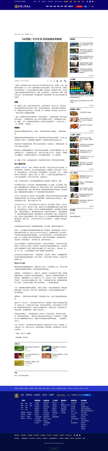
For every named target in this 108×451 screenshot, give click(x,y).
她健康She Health (65, 405)
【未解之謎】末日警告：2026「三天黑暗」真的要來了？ (86, 139)
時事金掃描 (46, 407)
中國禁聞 (37, 407)
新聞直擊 (37, 410)
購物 (83, 1)
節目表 (44, 395)
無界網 (72, 438)
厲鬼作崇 (21, 164)
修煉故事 (83, 426)
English (64, 388)
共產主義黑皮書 (85, 420)
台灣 (26, 405)
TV (85, 6)
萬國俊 (17, 128)
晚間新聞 (37, 409)
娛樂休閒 (74, 400)
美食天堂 (73, 409)
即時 (62, 6)
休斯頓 (40, 388)
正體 (49, 1)
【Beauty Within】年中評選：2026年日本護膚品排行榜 (86, 120)
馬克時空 (45, 420)
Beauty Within (74, 412)
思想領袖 (45, 410)
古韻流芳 (54, 407)
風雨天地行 (83, 418)
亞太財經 (37, 422)
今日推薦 (72, 79)
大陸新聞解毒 (46, 422)
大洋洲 (35, 388)
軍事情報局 (46, 415)
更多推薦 (91, 105)
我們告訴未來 (84, 403)
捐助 (75, 1)
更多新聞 (91, 131)
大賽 (39, 1)
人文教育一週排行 (75, 135)
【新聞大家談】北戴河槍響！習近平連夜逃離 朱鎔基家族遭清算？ (86, 51)
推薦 (58, 6)
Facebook (87, 1)
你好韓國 (73, 407)
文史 (22, 34)
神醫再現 (63, 410)
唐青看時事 (46, 416)
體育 (31, 405)
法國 (44, 388)
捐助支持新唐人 (61, 395)
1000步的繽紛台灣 (75, 419)
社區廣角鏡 (37, 418)
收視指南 (30, 435)
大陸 (22, 409)
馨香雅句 (54, 409)
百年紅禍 (72, 213)
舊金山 (48, 388)
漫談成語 (54, 410)
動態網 (66, 438)
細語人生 (45, 424)
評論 (22, 407)
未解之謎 (54, 403)
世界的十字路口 (47, 418)
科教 (26, 409)
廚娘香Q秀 (73, 416)
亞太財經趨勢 (38, 420)
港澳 (26, 403)
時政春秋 (45, 409)
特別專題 (72, 210)
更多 (84, 438)
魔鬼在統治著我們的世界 (87, 410)
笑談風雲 (54, 405)
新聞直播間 (79, 6)
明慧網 (61, 438)
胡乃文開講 (63, 407)
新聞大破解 (46, 412)
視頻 (51, 6)
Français (70, 388)
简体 (52, 1)
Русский (76, 388)
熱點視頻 (29, 412)
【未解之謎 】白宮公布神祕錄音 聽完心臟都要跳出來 (86, 164)
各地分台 (44, 1)
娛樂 (31, 403)
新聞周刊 (37, 412)
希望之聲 (45, 438)
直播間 (51, 395)
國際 (22, 403)
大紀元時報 (32, 438)
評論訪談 (70, 6)
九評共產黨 (83, 412)
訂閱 (86, 395)
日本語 (81, 388)
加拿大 (26, 388)
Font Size (61, 81)
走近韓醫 (63, 412)
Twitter (90, 1)
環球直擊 (37, 405)
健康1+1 (63, 403)
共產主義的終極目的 (86, 409)
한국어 (86, 388)
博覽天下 (23, 416)
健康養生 (64, 400)
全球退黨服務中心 (53, 438)
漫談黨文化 (83, 424)
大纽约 (22, 388)
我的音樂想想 (74, 422)
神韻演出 (23, 418)
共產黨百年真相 (85, 407)
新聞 (47, 6)
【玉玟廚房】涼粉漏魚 (85, 112)
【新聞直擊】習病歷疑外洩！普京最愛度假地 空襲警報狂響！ (86, 70)
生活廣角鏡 (73, 403)
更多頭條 (91, 75)
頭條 (54, 6)
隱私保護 (36, 435)
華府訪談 (37, 415)
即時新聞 (23, 414)
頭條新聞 (72, 39)
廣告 (71, 1)
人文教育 (55, 400)
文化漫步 (27, 34)
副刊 (19, 34)
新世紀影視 (78, 438)
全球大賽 (29, 418)
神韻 (35, 1)
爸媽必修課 (55, 412)
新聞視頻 (37, 400)
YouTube (93, 1)
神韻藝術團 (24, 438)
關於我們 (24, 435)
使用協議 (43, 435)
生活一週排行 (74, 173)
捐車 (79, 1)
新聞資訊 (29, 395)
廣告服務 (55, 435)
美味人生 (73, 410)
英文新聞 (66, 1)
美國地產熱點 (55, 416)
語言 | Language (58, 1)
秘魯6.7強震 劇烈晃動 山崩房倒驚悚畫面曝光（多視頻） (86, 58)
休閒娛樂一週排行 (75, 109)
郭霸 (16, 102)
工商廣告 (83, 428)
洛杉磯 (31, 388)
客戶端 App (68, 435)
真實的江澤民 (84, 415)
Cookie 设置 (54, 448)
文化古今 (54, 415)
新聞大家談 (46, 403)
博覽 (65, 6)
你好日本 (73, 405)
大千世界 (73, 415)
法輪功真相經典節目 (75, 216)
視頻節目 (37, 395)
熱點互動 (45, 405)
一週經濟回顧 (38, 416)
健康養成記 (63, 409)
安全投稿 (49, 435)
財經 (26, 407)
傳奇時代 (83, 405)
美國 (22, 405)
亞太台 (53, 388)
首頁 (15, 34)
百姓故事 (83, 422)
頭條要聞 (23, 412)
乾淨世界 (38, 438)
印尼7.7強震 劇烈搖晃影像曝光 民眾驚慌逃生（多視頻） (86, 45)
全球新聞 (37, 403)
